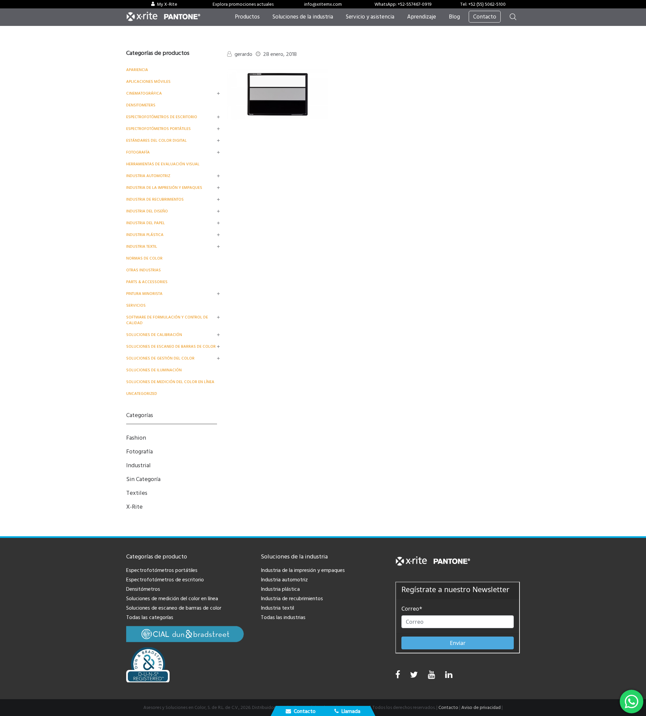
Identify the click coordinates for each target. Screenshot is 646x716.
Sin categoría (143, 479)
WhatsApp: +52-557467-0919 (403, 4)
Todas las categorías (149, 617)
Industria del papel (145, 223)
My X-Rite (167, 4)
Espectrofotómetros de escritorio (161, 117)
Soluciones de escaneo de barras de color (171, 346)
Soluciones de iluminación (154, 370)
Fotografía (138, 152)
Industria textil (141, 246)
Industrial (138, 465)
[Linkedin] (448, 676)
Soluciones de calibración (154, 335)
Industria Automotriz (148, 176)
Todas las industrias (283, 617)
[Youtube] (431, 676)
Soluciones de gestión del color (160, 358)
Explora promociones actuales (243, 4)
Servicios (136, 305)
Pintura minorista (144, 294)
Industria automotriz (284, 579)
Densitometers (140, 105)
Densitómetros (143, 589)
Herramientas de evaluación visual (163, 164)
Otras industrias (143, 270)
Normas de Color (144, 258)
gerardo (243, 54)
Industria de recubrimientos (155, 199)
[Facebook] (397, 675)
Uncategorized (141, 394)
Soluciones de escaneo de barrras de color (173, 608)
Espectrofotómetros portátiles (158, 129)
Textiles (136, 493)
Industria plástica (145, 235)
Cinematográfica (144, 93)
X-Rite (134, 507)
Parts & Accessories (147, 282)
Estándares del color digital (156, 140)
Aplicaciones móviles (148, 81)
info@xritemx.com (323, 4)
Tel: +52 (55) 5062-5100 (483, 4)
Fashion (136, 438)
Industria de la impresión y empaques (164, 188)
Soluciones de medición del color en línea (170, 382)
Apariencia (137, 70)
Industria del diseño (147, 211)
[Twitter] (414, 676)
